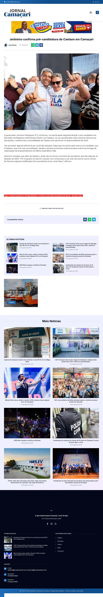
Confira (11, 302)
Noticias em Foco (58, 208)
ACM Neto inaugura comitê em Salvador (32, 265)
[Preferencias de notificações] (2, 595)
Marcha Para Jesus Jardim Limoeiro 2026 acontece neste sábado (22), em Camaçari (33, 255)
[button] (91, 12)
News (50, 208)
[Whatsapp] (98, 2)
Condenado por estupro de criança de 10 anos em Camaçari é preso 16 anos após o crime (80, 266)
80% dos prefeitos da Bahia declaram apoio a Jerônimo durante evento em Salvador (81, 255)
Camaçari (44, 208)
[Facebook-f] (93, 2)
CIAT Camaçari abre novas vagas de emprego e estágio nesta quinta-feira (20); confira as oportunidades (81, 245)
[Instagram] (95, 2)
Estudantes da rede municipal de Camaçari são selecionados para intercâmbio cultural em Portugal (76, 481)
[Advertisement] (51, 179)
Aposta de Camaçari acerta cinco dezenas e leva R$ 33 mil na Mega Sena (34, 244)
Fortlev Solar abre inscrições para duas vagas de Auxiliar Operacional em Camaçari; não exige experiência (27, 481)
